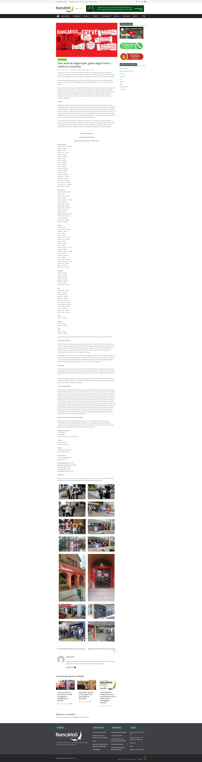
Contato (135, 16)
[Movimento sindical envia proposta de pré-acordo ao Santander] (86, 681)
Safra (121, 84)
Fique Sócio (126, 16)
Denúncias (134, 759)
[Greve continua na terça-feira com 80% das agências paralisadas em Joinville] (65, 681)
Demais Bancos (124, 87)
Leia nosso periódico (116, 735)
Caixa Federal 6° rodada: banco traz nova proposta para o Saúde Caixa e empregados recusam (108, 697)
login (69, 717)
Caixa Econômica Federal (126, 71)
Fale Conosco (128, 759)
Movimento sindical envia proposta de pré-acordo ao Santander (86, 695)
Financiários (123, 89)
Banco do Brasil (124, 68)
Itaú (121, 79)
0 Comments (91, 70)
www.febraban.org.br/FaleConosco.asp (68, 436)
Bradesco (122, 73)
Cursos (94, 741)
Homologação (96, 749)
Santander (122, 76)
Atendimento (77, 16)
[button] (69, 16)
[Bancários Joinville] (58, 16)
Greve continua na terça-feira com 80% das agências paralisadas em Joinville (65, 696)
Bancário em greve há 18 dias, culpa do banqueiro (101, 650)
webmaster (73, 70)
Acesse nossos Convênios (99, 732)
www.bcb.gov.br (62, 459)
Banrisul (122, 81)
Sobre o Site (121, 759)
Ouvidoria (140, 759)
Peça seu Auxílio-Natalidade (118, 732)
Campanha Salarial (62, 59)
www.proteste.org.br (63, 444)
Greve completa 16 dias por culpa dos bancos (71, 649)
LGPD (145, 759)
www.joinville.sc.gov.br (64, 452)
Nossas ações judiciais (117, 744)
